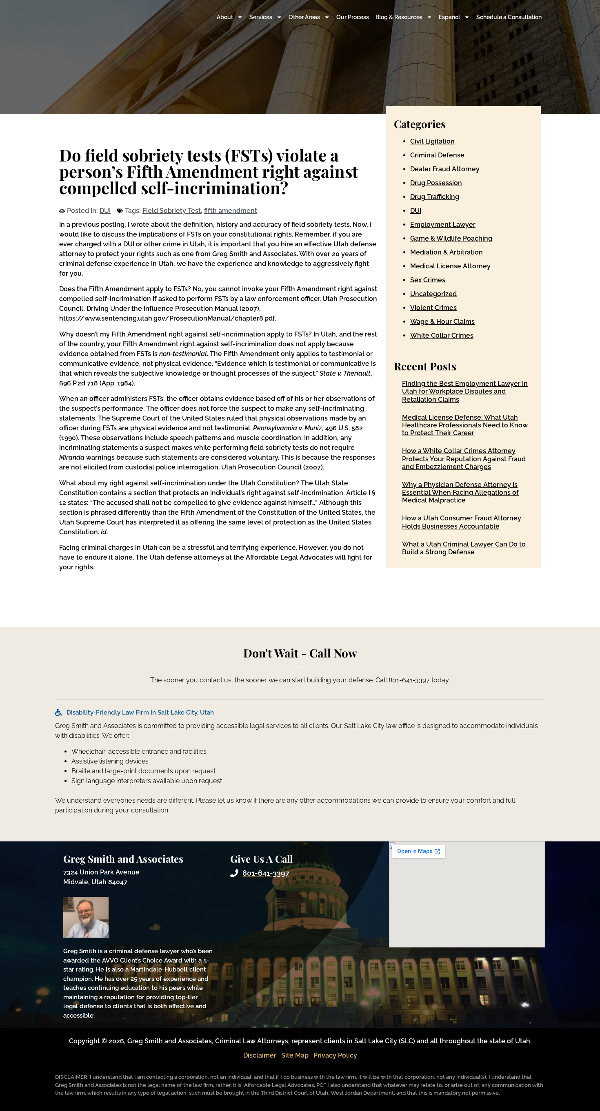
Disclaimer (259, 1055)
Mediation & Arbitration (446, 252)
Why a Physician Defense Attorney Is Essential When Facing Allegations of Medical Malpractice (460, 492)
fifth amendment (230, 211)
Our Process (352, 17)
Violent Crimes (433, 308)
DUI (105, 211)
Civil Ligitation (432, 141)
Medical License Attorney (450, 266)
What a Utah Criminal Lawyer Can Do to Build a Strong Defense (464, 548)
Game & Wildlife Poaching (451, 238)
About (225, 17)
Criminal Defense (437, 155)
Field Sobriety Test (171, 211)
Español (449, 17)
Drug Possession (436, 183)
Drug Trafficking (434, 197)
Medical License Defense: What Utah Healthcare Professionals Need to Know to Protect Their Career (465, 425)
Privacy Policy (335, 1055)
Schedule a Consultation (509, 17)
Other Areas (304, 17)
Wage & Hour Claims (442, 321)
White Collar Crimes (441, 335)
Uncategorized (433, 294)
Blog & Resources (399, 17)
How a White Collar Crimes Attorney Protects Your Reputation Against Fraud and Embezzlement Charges (464, 458)
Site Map (295, 1055)
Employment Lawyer (443, 224)
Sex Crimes (427, 280)
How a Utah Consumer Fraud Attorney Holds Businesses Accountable (461, 522)
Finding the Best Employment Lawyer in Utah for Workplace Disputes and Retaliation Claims (465, 391)
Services (260, 17)
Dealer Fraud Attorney (445, 169)
